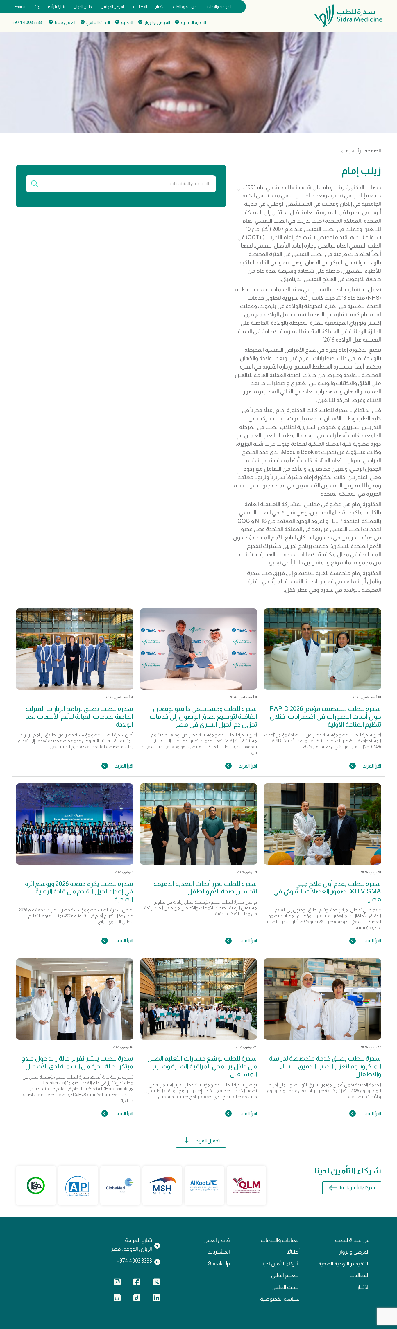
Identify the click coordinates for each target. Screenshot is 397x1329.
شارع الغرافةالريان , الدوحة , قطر (131, 1244)
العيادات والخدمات (280, 1240)
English (20, 7)
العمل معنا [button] (65, 22)
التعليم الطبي (285, 1275)
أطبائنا (293, 1252)
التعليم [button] (127, 22)
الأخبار (159, 7)
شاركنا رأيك (56, 7)
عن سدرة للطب (184, 7)
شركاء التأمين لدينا (357, 1187)
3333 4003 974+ (27, 22)
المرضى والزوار (354, 1252)
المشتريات (219, 1252)
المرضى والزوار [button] (157, 22)
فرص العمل (216, 1240)
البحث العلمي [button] (98, 22)
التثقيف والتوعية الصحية (343, 1264)
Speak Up (219, 1264)
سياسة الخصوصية (280, 1299)
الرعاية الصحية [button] (193, 22)
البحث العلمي (285, 1287)
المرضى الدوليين (113, 7)
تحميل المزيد (208, 1141)
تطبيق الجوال (83, 7)
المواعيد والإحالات (218, 7)
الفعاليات (140, 7)
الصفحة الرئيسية (363, 151)
